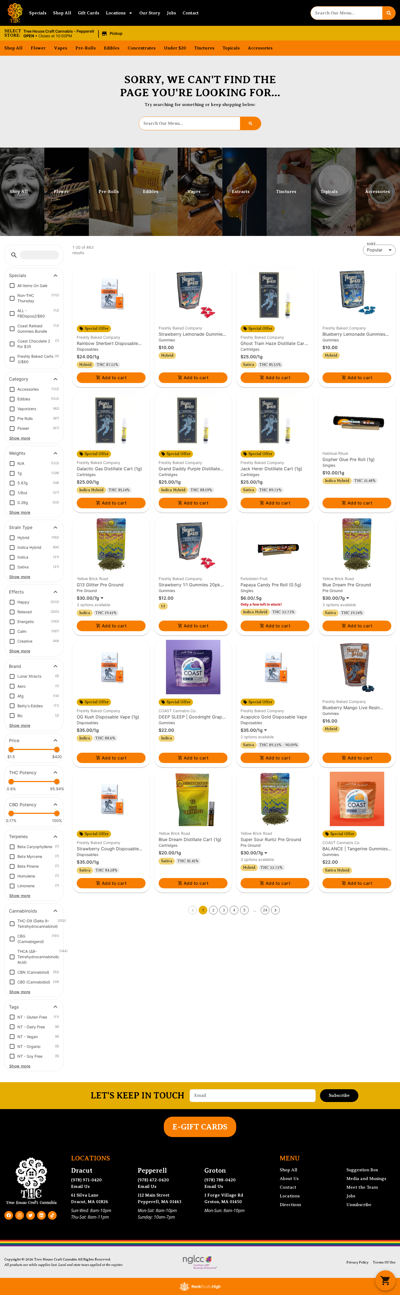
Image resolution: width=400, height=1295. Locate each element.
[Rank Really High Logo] (200, 1286)
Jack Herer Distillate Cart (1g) (271, 468)
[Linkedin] (41, 1215)
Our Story (149, 13)
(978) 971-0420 (86, 1180)
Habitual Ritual (335, 453)
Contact (191, 13)
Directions (290, 1204)
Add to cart (114, 377)
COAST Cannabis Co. (177, 710)
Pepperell (152, 1170)
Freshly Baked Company (98, 337)
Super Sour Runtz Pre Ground (271, 839)
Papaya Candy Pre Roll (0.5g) (271, 584)
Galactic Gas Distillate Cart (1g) (109, 468)
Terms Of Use (384, 1262)
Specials (38, 13)
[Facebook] (8, 1215)
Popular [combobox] (375, 250)
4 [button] (234, 910)
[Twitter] (30, 1215)
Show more (19, 438)
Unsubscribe (358, 1204)
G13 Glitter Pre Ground (100, 584)
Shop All (62, 13)
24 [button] (265, 910)
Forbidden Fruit (254, 578)
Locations (116, 13)
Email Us (80, 1186)
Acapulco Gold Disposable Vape (274, 717)
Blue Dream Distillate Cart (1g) (190, 839)
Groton (215, 1170)
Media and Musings (366, 1178)
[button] (73, 33)
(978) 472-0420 (153, 1180)
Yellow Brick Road (92, 578)
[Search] (388, 13)
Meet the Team (362, 1187)
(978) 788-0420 (220, 1180)
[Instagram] (19, 1215)
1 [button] (203, 910)
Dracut (82, 1170)
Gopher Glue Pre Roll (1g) (348, 459)
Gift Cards (88, 13)
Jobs (171, 13)
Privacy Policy (357, 1262)
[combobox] (346, 13)
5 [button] (244, 910)
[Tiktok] (52, 1215)
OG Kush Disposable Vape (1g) (108, 717)
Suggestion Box (362, 1170)
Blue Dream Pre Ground (346, 584)
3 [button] (224, 910)
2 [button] (213, 910)
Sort (371, 244)
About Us (289, 1178)
